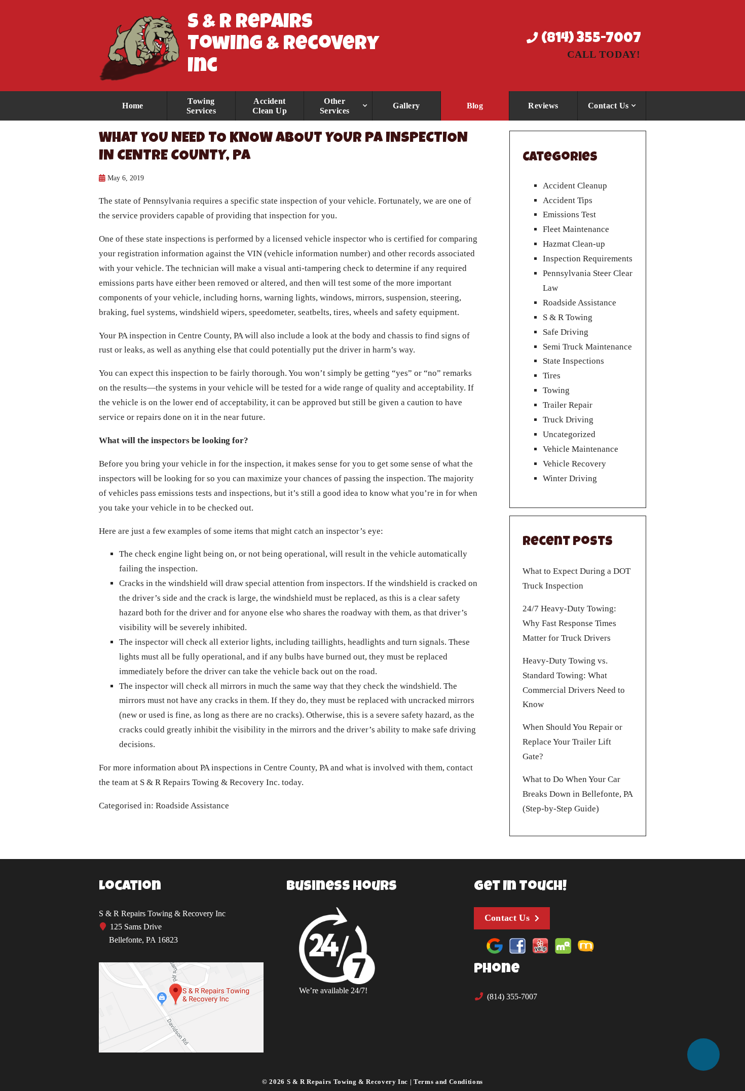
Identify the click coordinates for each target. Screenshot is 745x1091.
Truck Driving (568, 419)
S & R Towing (567, 317)
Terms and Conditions (448, 1081)
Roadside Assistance (192, 805)
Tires (552, 375)
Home (132, 105)
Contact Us (608, 105)
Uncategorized (569, 434)
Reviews (543, 105)
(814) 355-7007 (590, 39)
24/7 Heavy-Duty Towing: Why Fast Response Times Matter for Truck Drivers (569, 623)
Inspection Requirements (587, 258)
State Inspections (573, 361)
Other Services (335, 106)
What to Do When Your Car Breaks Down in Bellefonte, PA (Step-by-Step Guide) (577, 793)
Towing (556, 390)
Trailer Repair (567, 405)
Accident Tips (567, 200)
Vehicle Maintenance (580, 449)
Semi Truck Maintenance (587, 347)
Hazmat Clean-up (574, 244)
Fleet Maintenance (576, 229)
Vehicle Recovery (574, 464)
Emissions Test (569, 214)
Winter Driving (570, 478)
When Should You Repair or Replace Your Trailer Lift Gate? (572, 741)
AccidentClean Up (269, 106)
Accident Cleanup (575, 185)
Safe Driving (565, 332)
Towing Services (201, 106)
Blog (475, 105)
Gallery (406, 105)
